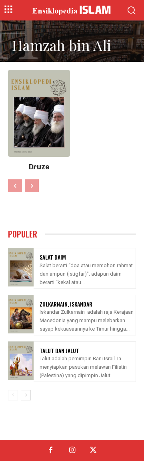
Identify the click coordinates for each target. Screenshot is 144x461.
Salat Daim (53, 257)
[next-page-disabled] (32, 185)
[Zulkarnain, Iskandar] (21, 314)
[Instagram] (71, 450)
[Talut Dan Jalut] (21, 360)
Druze (39, 166)
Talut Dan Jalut (59, 350)
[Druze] (39, 113)
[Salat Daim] (21, 267)
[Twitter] (93, 450)
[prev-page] (15, 185)
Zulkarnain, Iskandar (66, 304)
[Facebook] (50, 450)
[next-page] (26, 395)
